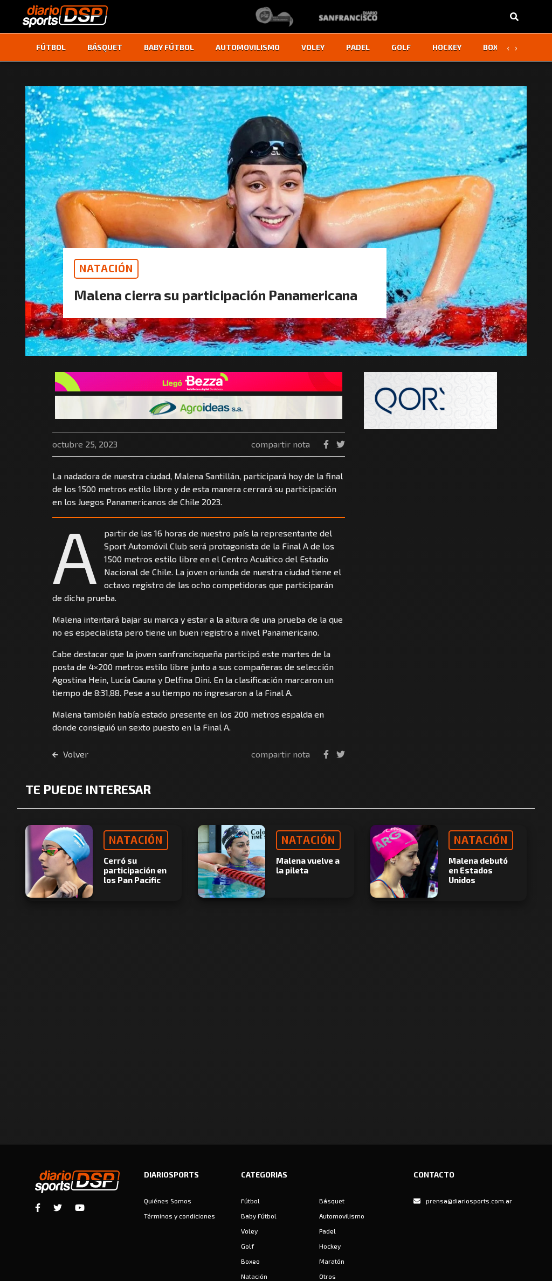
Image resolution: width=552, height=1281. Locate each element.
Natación (254, 1276)
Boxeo (495, 47)
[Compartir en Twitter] (340, 444)
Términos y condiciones (179, 1216)
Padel (358, 47)
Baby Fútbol (169, 47)
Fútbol (51, 47)
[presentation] (507, 47)
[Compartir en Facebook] (327, 444)
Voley (313, 47)
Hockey (446, 47)
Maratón (331, 1261)
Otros (327, 1276)
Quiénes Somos (167, 1200)
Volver (74, 754)
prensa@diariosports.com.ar (469, 1200)
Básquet (104, 47)
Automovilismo (248, 47)
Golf (401, 47)
